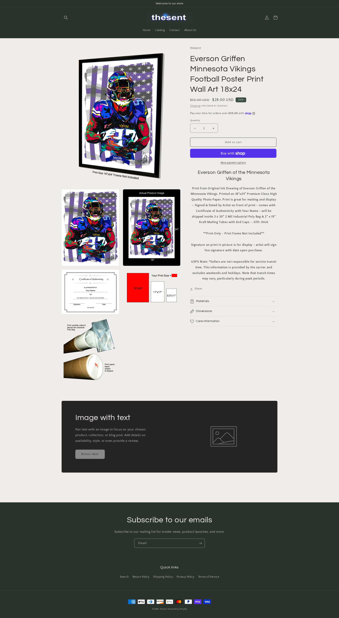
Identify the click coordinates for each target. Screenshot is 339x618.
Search (124, 576)
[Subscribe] (200, 543)
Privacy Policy (185, 576)
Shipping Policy (163, 576)
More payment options (233, 163)
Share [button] (198, 288)
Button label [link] (90, 454)
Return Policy (141, 576)
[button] (66, 17)
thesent (163, 609)
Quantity (195, 120)
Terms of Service (208, 576)
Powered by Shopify (177, 609)
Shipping (195, 106)
